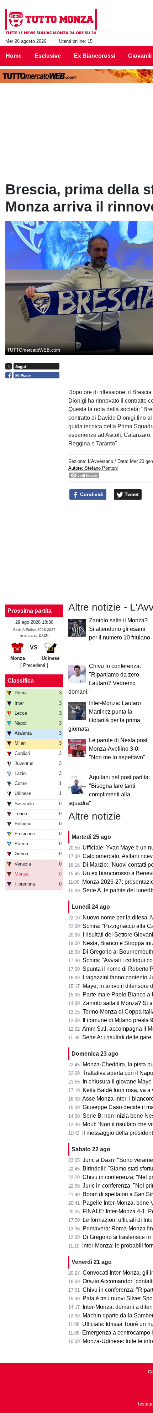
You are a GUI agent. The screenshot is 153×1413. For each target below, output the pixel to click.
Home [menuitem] (14, 56)
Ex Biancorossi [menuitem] (94, 56)
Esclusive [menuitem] (48, 56)
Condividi (91, 494)
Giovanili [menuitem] (140, 56)
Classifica (20, 681)
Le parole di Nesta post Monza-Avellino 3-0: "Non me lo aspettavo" (118, 748)
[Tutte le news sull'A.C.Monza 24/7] (51, 22)
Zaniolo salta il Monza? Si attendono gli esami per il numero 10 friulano (119, 629)
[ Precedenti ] (34, 665)
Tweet (131, 494)
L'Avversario (100, 461)
